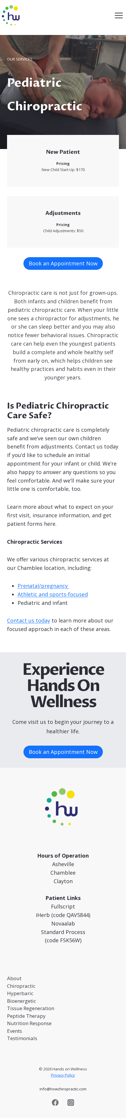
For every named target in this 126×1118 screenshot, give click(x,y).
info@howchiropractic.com (63, 1089)
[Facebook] (55, 1102)
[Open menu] (118, 15)
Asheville (63, 864)
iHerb (43, 914)
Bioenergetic (21, 1001)
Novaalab (63, 923)
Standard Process (63, 931)
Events (14, 1030)
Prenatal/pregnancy (43, 585)
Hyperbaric (20, 993)
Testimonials (22, 1038)
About (14, 978)
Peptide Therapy (26, 1015)
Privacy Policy (63, 1075)
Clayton (63, 881)
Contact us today (28, 620)
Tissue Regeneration (30, 1008)
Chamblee (63, 872)
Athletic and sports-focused (53, 594)
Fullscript (63, 906)
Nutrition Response (29, 1023)
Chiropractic (21, 986)
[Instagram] (70, 1102)
